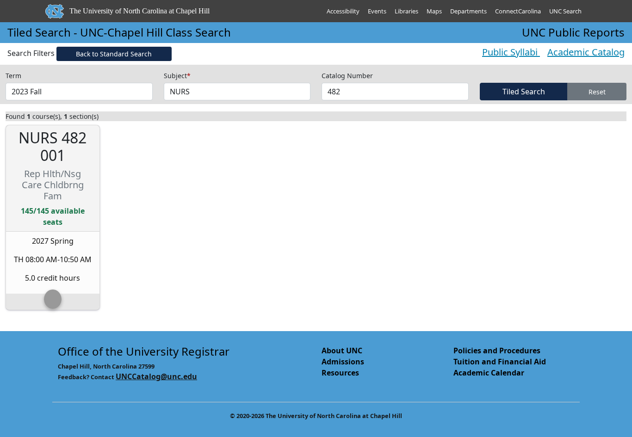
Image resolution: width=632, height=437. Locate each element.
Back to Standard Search (114, 53)
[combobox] (79, 91)
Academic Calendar (488, 373)
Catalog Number (347, 75)
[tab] (52, 302)
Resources (340, 373)
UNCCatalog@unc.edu (156, 376)
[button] (53, 299)
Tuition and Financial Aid (499, 362)
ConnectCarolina (518, 11)
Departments (468, 11)
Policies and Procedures (496, 350)
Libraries (406, 11)
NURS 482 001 (53, 147)
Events (377, 11)
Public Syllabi (511, 52)
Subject (177, 75)
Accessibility (343, 11)
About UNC (342, 350)
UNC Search (565, 11)
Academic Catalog (586, 52)
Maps (434, 11)
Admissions (343, 362)
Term (13, 75)
